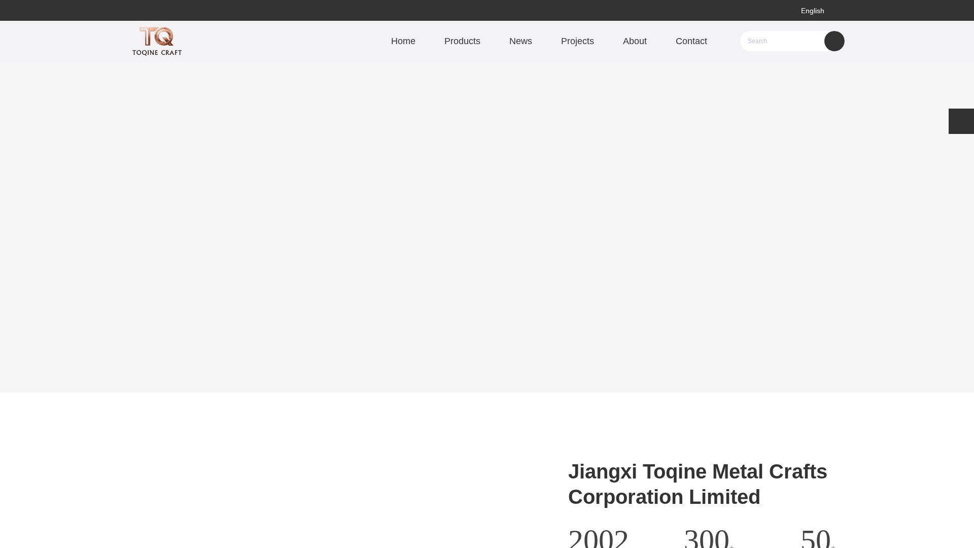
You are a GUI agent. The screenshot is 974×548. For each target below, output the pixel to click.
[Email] (961, 121)
